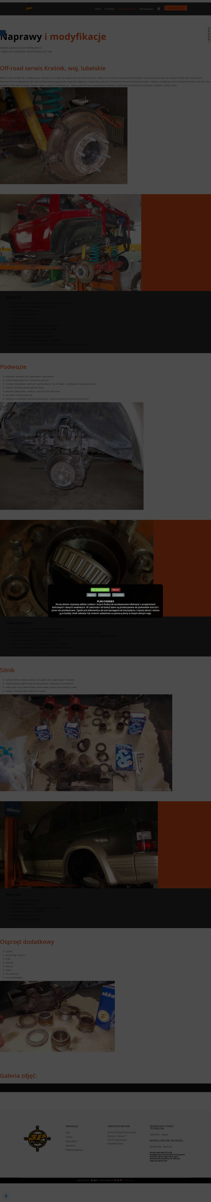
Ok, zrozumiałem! (100, 590)
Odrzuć (115, 590)
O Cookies (118, 595)
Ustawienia (104, 595)
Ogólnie (91, 595)
